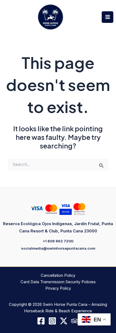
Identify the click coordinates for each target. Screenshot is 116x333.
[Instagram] (52, 321)
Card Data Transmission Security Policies (58, 281)
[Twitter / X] (64, 321)
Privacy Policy (58, 288)
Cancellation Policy (58, 275)
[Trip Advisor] (75, 321)
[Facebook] (41, 321)
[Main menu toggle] (107, 17)
